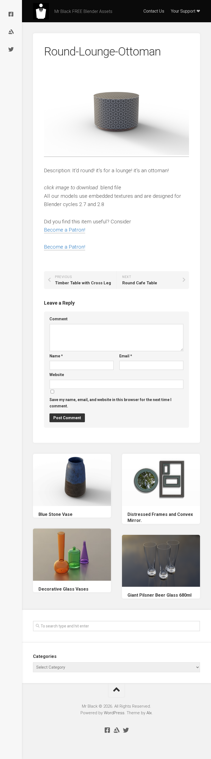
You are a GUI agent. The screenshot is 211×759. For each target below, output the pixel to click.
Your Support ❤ (185, 11)
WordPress (114, 712)
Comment (58, 319)
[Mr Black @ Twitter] (10, 49)
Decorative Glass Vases (63, 589)
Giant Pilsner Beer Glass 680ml (159, 595)
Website (56, 374)
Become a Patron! (64, 230)
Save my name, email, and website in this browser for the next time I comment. (110, 402)
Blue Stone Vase (55, 514)
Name (56, 356)
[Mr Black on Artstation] (10, 32)
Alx (149, 712)
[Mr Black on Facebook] (10, 14)
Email (125, 356)
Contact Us (153, 11)
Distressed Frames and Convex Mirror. (160, 517)
